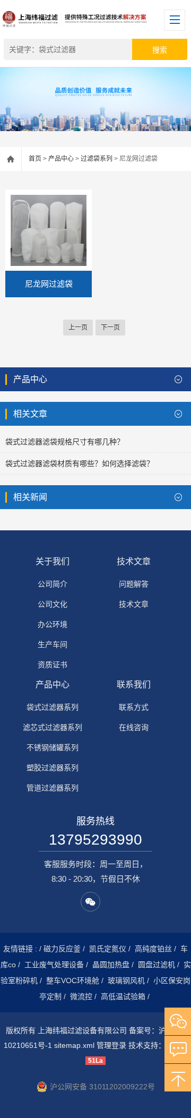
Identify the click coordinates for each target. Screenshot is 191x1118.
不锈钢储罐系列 (53, 747)
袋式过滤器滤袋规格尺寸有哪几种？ (64, 441)
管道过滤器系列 (53, 788)
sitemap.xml (74, 1045)
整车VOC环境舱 (72, 980)
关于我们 (53, 561)
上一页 (78, 327)
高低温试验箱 (123, 996)
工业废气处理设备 (54, 964)
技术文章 (134, 561)
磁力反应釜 (62, 948)
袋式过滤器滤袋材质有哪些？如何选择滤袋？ (79, 463)
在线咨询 (134, 727)
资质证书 (52, 664)
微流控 (81, 996)
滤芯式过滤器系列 (52, 727)
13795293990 (95, 839)
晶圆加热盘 (110, 964)
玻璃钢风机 (126, 980)
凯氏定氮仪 (107, 948)
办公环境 (52, 624)
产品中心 (61, 158)
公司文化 (52, 604)
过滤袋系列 (96, 158)
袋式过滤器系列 (53, 707)
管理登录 (111, 1045)
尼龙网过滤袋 (49, 283)
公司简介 (52, 584)
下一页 (110, 327)
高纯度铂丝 (153, 948)
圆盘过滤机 (156, 964)
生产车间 (52, 644)
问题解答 (134, 584)
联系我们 (134, 684)
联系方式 (134, 707)
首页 (35, 158)
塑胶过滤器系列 (53, 767)
